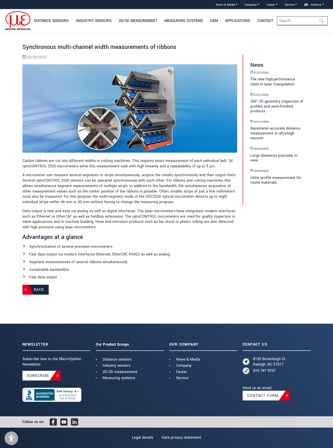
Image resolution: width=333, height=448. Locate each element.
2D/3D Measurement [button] (138, 20)
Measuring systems (119, 378)
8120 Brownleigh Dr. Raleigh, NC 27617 (270, 361)
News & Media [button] (225, 4)
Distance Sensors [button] (51, 20)
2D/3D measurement (120, 371)
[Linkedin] (74, 422)
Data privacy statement (181, 437)
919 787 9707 (264, 370)
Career (181, 371)
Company (183, 365)
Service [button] (289, 4)
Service (182, 378)
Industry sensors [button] (93, 20)
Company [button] (251, 4)
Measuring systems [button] (183, 20)
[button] (11, 438)
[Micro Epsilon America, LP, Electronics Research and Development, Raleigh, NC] (56, 395)
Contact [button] (265, 20)
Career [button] (271, 4)
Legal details (142, 437)
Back (39, 289)
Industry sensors (116, 365)
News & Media (188, 359)
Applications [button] (237, 20)
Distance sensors (117, 359)
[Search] (323, 20)
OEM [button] (214, 20)
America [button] (315, 4)
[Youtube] (64, 422)
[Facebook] (53, 422)
